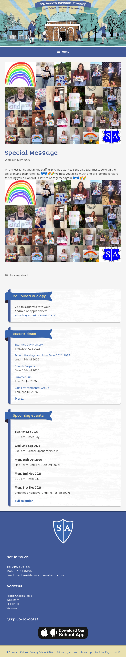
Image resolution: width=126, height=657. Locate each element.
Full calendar (24, 501)
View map (13, 608)
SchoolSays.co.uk (108, 652)
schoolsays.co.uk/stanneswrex (34, 315)
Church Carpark (25, 366)
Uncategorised (18, 275)
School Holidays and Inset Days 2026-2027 (42, 355)
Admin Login (64, 652)
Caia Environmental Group (32, 388)
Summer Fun (23, 377)
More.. (19, 398)
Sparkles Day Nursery (29, 344)
